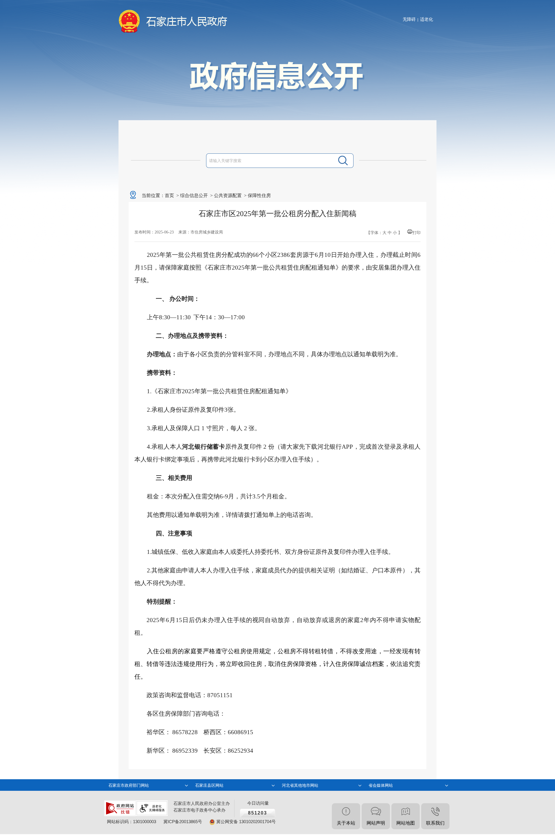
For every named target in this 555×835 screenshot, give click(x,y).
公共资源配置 (228, 195)
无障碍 (409, 19)
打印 (416, 233)
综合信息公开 (194, 195)
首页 (169, 195)
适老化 (426, 19)
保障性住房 (259, 195)
